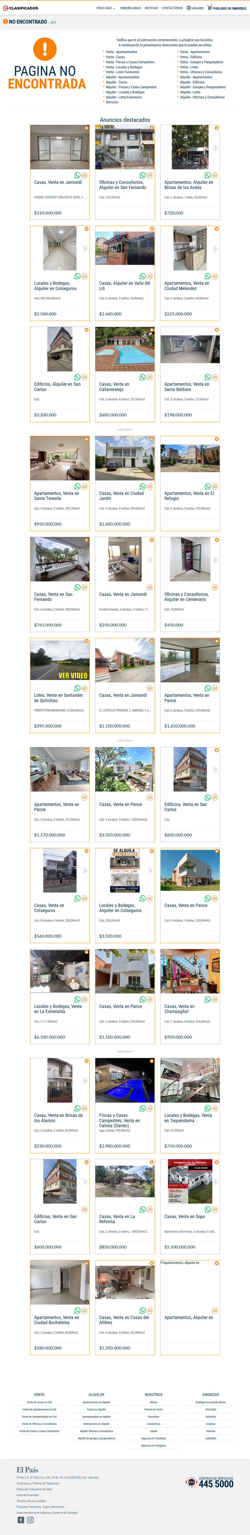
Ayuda (153, 1431)
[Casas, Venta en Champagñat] (190, 971)
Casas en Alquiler (96, 1409)
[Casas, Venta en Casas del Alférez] (124, 1282)
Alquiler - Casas (116, 82)
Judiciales (210, 1438)
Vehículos (210, 1416)
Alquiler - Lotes (190, 92)
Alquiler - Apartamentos (196, 77)
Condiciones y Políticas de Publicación (38, 1483)
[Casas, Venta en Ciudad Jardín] (124, 458)
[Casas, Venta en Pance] (124, 769)
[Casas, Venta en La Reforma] (124, 1181)
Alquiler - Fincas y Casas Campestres (131, 87)
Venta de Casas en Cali (39, 1402)
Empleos (210, 1423)
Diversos (210, 1431)
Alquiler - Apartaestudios (122, 77)
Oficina (153, 1402)
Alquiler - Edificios (192, 82)
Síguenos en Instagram (153, 1445)
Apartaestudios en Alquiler (96, 1416)
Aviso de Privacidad (27, 1495)
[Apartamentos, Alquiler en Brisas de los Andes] (190, 147)
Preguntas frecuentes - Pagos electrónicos (40, 1507)
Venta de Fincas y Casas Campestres (39, 1431)
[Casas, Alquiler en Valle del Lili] (124, 248)
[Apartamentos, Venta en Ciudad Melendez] (190, 248)
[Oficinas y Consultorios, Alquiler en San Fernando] (124, 147)
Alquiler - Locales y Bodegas (125, 92)
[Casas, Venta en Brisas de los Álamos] (59, 1080)
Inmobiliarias (131, 8)
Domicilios (153, 1416)
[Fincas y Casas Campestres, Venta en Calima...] (124, 1080)
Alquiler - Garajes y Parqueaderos (203, 87)
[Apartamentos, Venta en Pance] (190, 660)
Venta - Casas (115, 57)
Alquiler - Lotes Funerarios (124, 97)
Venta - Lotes (189, 67)
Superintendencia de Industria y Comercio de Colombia (47, 1512)
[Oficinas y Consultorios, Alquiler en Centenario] (190, 559)
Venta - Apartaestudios (121, 52)
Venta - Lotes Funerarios (122, 72)
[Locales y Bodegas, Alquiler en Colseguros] (59, 248)
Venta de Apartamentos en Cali (39, 1409)
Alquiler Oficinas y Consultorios (96, 1431)
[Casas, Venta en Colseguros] (59, 870)
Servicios (112, 102)
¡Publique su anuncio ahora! (211, 1402)
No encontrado (27, 22)
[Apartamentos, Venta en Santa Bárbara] (190, 349)
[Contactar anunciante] (84, 177)
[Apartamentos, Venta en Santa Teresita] (59, 458)
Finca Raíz (104, 8)
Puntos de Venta (153, 1409)
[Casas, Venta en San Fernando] (59, 559)
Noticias (151, 8)
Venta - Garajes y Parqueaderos (201, 62)
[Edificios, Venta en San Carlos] (190, 769)
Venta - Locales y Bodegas (124, 67)
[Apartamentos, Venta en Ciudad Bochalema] (59, 1282)
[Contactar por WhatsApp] (77, 177)
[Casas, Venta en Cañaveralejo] (124, 349)
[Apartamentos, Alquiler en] (190, 1282)
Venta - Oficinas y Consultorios (201, 72)
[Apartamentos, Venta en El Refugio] (190, 458)
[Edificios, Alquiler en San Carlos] (59, 349)
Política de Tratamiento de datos (34, 1489)
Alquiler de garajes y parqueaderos (96, 1438)
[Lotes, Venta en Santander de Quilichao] (59, 660)
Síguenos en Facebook (153, 1438)
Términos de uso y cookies (31, 1501)
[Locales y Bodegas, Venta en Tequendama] (190, 1080)
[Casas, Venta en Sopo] (190, 1181)
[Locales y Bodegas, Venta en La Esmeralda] (59, 971)
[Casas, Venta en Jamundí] (59, 147)
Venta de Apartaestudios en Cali (39, 1416)
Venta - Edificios (191, 57)
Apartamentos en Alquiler (96, 1402)
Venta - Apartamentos (195, 52)
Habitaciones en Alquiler (96, 1423)
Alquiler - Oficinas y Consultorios (202, 97)
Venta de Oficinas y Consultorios (39, 1423)
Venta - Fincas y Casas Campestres (130, 62)
